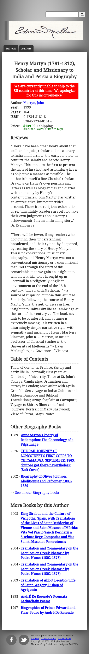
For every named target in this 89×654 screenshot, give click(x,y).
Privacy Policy (48, 638)
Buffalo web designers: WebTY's (62, 644)
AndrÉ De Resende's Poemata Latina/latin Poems (44, 598)
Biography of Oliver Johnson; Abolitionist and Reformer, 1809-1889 (46, 481)
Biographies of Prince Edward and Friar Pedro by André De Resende (48, 610)
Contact (35, 638)
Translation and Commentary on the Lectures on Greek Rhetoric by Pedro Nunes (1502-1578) (49, 553)
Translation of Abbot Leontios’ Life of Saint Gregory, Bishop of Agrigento (48, 585)
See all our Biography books (37, 492)
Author (26, 48)
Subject (11, 48)
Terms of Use (64, 638)
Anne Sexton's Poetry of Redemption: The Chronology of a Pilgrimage (47, 440)
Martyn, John (33, 102)
